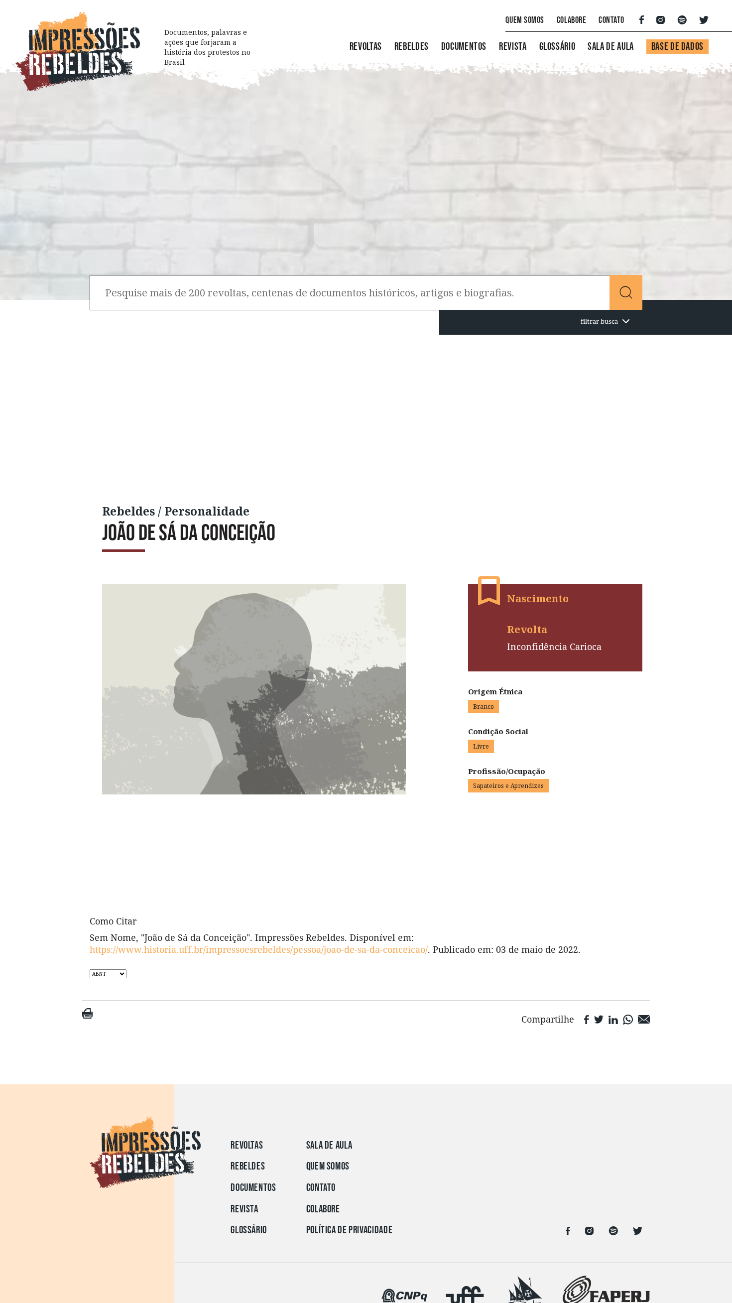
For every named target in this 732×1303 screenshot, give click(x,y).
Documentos (464, 46)
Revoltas (366, 46)
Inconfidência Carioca (554, 646)
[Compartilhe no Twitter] (599, 1018)
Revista (512, 46)
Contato (611, 20)
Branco (483, 706)
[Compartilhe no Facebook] (586, 1018)
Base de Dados (677, 46)
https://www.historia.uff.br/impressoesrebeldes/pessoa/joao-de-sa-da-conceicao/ (259, 949)
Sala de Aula (611, 46)
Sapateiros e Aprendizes (508, 786)
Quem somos (328, 1166)
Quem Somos (524, 20)
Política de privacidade (349, 1230)
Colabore (571, 20)
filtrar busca (599, 321)
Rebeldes (411, 46)
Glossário (557, 46)
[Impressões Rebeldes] (145, 1180)
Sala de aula (329, 1145)
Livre (481, 746)
